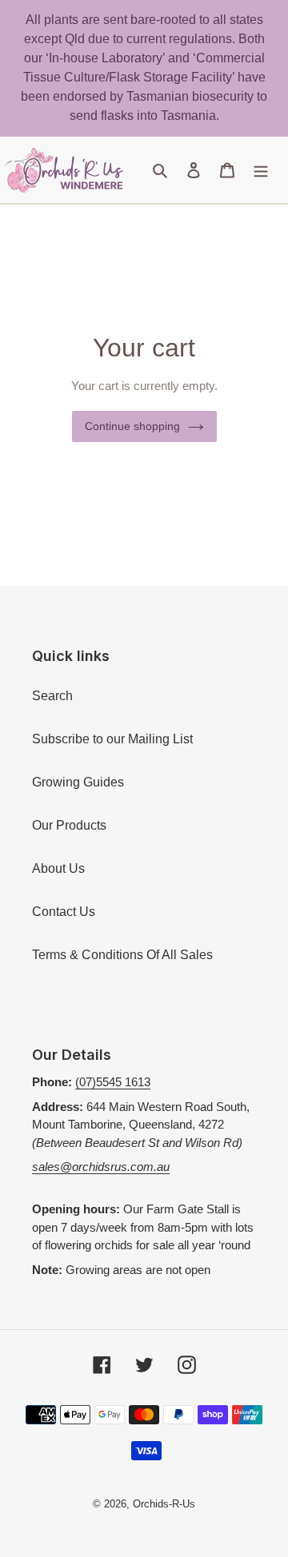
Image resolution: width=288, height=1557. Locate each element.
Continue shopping (132, 426)
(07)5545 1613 (112, 1082)
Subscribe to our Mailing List (112, 739)
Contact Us (63, 911)
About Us (58, 868)
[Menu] (261, 170)
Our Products (69, 825)
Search (52, 696)
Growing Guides (78, 782)
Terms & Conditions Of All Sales (122, 955)
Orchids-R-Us (164, 1504)
